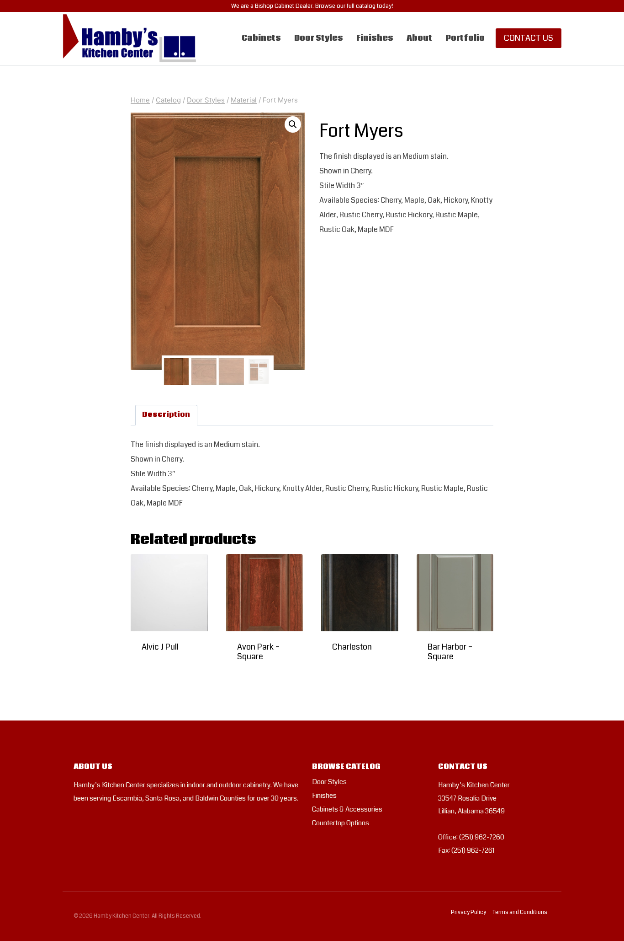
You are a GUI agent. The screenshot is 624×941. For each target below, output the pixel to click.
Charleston (352, 647)
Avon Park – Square (258, 652)
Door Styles (318, 38)
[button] (293, 124)
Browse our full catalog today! (354, 6)
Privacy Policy (468, 912)
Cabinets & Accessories (347, 809)
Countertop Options (340, 823)
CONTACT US (528, 38)
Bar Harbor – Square (450, 652)
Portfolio (465, 38)
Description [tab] (166, 414)
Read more (161, 674)
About (419, 38)
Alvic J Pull (160, 647)
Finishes (374, 38)
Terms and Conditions (520, 912)
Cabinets (261, 38)
